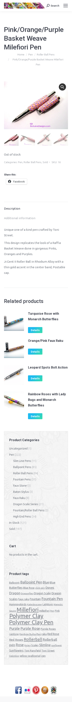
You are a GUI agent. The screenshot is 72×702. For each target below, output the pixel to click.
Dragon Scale (42, 593)
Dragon (14, 593)
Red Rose (53, 634)
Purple (14, 628)
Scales (35, 645)
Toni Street (48, 650)
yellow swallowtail (30, 656)
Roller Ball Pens (32, 162)
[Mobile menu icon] (65, 5)
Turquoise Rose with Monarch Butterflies (43, 316)
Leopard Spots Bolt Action (48, 367)
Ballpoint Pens (22, 467)
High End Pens (22, 516)
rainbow (14, 634)
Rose (20, 645)
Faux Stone (20, 485)
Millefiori (28, 610)
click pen (40, 588)
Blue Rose (29, 587)
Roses (27, 645)
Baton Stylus (21, 491)
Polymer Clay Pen (31, 622)
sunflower (56, 645)
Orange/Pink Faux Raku (45, 341)
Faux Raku (19, 498)
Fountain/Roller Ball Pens (29, 510)
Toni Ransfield (32, 650)
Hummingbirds (18, 604)
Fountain (35, 599)
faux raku (23, 599)
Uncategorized (18, 448)
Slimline (45, 645)
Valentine (14, 656)
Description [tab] (12, 208)
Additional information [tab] (19, 218)
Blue (46, 582)
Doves (49, 587)
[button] (62, 87)
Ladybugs (47, 604)
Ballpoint (14, 582)
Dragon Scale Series (25, 504)
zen (43, 655)
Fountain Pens (22, 479)
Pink (57, 610)
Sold (45, 162)
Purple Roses (48, 628)
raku (44, 634)
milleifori (44, 610)
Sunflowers (16, 650)
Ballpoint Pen (31, 582)
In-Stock (14, 522)
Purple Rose (30, 628)
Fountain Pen (52, 599)
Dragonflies (27, 593)
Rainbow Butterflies (30, 634)
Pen (20, 162)
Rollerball (33, 639)
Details (35, 330)
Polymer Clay (26, 616)
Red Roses (16, 639)
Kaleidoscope (34, 604)
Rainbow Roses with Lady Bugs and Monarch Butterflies (47, 399)
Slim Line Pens (22, 460)
